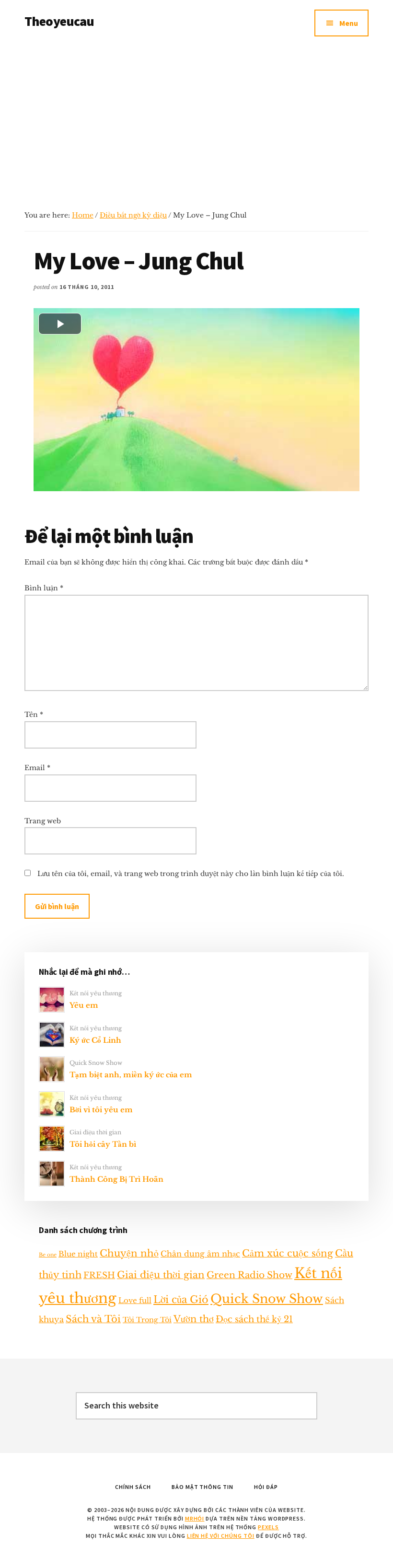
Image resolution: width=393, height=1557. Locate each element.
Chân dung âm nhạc (200, 1253)
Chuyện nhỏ (129, 1253)
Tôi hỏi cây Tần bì (102, 1144)
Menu (348, 23)
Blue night (78, 1253)
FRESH (99, 1275)
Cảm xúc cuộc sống (287, 1253)
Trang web (42, 821)
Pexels (268, 1527)
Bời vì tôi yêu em (101, 1109)
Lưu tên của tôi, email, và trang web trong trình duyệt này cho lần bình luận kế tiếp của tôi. (190, 873)
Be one (48, 1255)
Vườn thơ (193, 1319)
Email (37, 767)
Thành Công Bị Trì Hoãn (116, 1179)
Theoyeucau (59, 21)
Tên (33, 714)
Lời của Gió (180, 1299)
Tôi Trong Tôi (147, 1319)
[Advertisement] (196, 118)
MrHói (195, 1518)
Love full (134, 1300)
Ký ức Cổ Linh (95, 1040)
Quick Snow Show (95, 1062)
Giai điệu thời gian (95, 1132)
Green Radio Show (249, 1274)
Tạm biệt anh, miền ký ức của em (130, 1074)
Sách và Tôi (93, 1319)
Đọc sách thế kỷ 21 (254, 1319)
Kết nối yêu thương (95, 993)
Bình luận (43, 588)
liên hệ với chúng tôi (220, 1535)
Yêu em (83, 1005)
